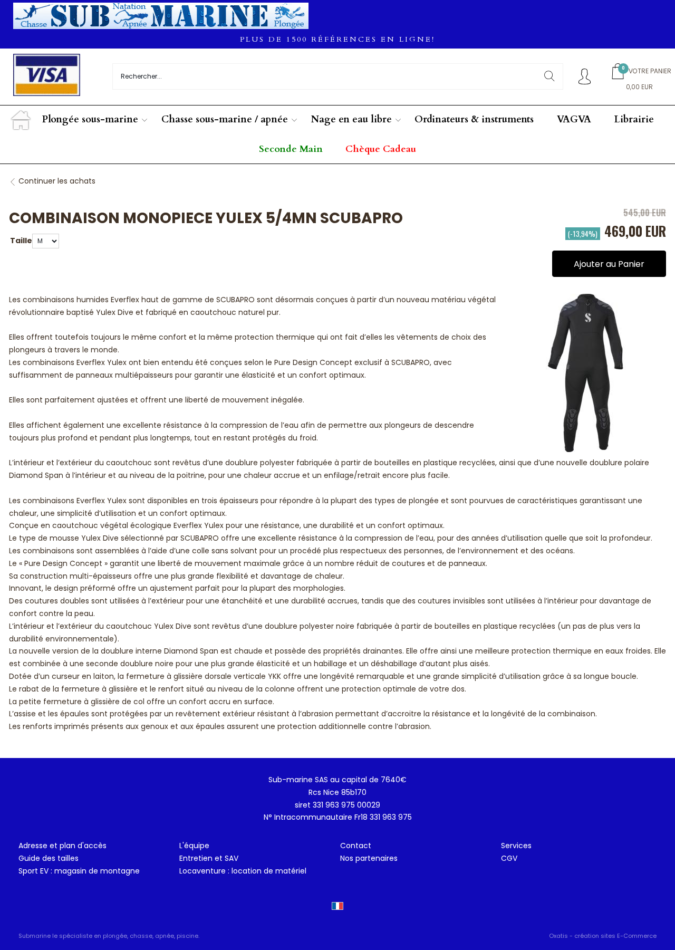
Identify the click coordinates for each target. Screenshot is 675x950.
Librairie (634, 119)
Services (516, 845)
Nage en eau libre (351, 119)
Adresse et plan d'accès (62, 845)
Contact (355, 845)
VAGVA (574, 119)
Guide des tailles (48, 858)
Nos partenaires (369, 858)
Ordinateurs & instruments (474, 119)
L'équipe (194, 845)
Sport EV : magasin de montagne (79, 871)
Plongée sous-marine (90, 119)
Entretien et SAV (208, 858)
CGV (509, 858)
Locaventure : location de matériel (242, 871)
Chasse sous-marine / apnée (224, 119)
